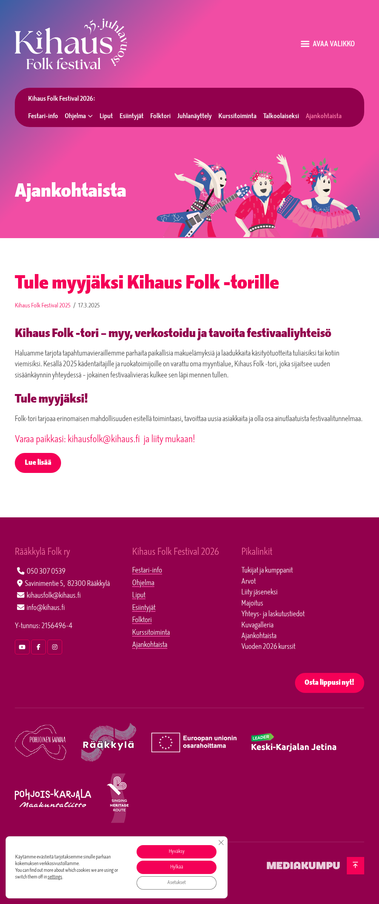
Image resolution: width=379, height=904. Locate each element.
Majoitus (252, 603)
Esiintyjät (132, 116)
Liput (106, 116)
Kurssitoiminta (237, 116)
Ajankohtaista (324, 116)
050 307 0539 (46, 572)
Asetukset (176, 882)
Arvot (248, 582)
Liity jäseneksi (259, 592)
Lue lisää (38, 463)
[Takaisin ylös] (355, 866)
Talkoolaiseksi (281, 116)
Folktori (160, 116)
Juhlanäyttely (194, 116)
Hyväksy (177, 851)
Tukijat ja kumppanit (267, 570)
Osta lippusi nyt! (329, 683)
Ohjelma (75, 116)
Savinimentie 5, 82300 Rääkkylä (67, 584)
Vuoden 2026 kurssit (268, 647)
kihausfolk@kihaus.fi (54, 596)
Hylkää (176, 867)
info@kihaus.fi (46, 608)
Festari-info (43, 116)
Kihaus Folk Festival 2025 (42, 306)
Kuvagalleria (257, 625)
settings (55, 877)
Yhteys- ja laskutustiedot (273, 614)
